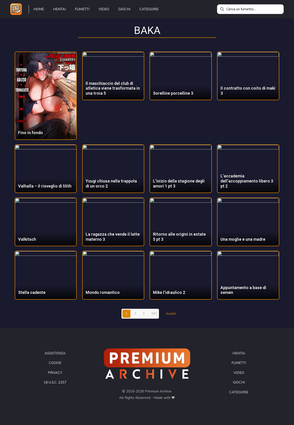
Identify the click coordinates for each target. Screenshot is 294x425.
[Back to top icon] (272, 415)
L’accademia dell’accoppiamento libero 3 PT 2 (246, 181)
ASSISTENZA (55, 353)
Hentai (238, 353)
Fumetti (239, 363)
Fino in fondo (30, 132)
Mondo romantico (103, 292)
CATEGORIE (238, 392)
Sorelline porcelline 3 (173, 93)
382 (154, 313)
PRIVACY (55, 372)
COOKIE (55, 363)
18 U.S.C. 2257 (55, 382)
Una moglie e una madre (242, 239)
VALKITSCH (27, 239)
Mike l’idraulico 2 (169, 292)
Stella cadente (31, 292)
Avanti (171, 313)
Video (239, 372)
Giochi (239, 382)
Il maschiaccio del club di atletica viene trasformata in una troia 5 (113, 88)
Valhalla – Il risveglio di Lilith (44, 186)
